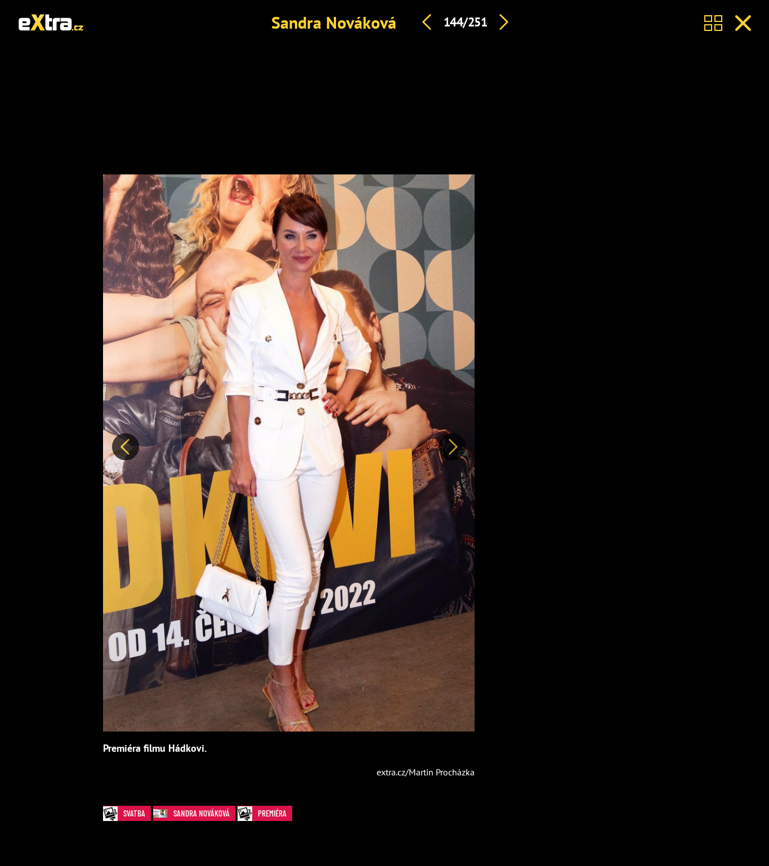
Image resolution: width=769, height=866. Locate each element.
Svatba (134, 813)
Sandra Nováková (333, 22)
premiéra (272, 813)
